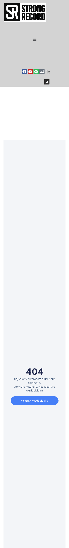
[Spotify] (36, 71)
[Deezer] (42, 71)
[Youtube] (30, 71)
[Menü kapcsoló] (35, 40)
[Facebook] (24, 71)
